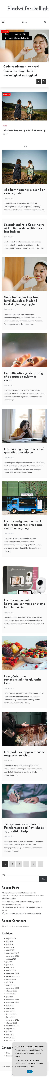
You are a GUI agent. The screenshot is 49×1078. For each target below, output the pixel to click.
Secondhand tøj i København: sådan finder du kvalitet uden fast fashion (24, 224)
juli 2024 (9, 978)
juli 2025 (9, 957)
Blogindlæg (10, 1051)
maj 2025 (10, 963)
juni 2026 (9, 940)
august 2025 (11, 954)
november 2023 (12, 983)
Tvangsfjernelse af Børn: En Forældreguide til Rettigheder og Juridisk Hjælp (24, 823)
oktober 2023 (11, 986)
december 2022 (12, 995)
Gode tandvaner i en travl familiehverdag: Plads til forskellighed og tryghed (21, 297)
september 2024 (13, 972)
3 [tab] (26, 141)
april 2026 (10, 946)
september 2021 (13, 1021)
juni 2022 (9, 1001)
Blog (7, 34)
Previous (38, 77)
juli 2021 (9, 1027)
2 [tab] (24, 141)
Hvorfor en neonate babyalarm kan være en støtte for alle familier (24, 599)
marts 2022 (11, 1007)
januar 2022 (11, 1013)
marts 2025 (11, 966)
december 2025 (12, 949)
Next (44, 77)
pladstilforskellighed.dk (19, 38)
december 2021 (12, 1015)
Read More (14, 77)
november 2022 (12, 998)
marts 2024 (11, 981)
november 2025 (12, 951)
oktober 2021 (11, 1018)
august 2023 (11, 989)
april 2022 (10, 1004)
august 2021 (11, 1024)
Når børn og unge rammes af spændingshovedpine (22, 909)
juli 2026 (9, 937)
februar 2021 (11, 1036)
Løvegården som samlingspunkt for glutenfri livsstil (22, 675)
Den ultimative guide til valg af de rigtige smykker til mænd (23, 372)
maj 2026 (10, 943)
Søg (3, 870)
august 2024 (11, 975)
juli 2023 (9, 992)
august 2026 (11, 934)
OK (30, 1072)
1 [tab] (22, 141)
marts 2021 (11, 1033)
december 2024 (12, 969)
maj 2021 (10, 1030)
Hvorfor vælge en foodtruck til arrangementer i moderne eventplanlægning (23, 520)
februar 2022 (11, 1010)
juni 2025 (9, 960)
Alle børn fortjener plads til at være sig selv (19, 888)
